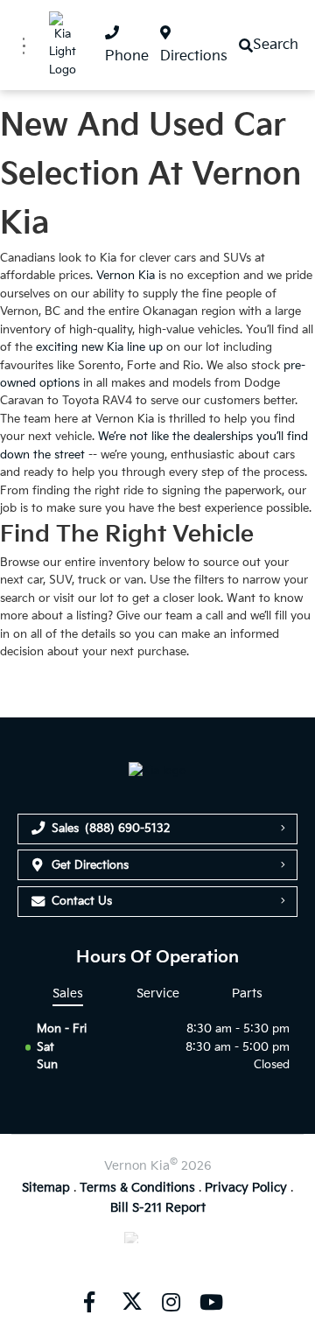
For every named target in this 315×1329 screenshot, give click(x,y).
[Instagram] (171, 1301)
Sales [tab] (67, 993)
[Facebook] (89, 1301)
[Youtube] (211, 1301)
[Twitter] (130, 1301)
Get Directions (90, 865)
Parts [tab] (247, 993)
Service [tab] (157, 993)
